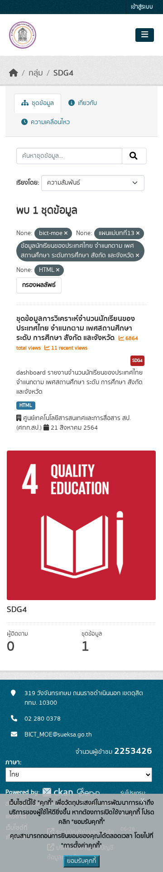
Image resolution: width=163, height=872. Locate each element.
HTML (25, 405)
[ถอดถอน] (65, 233)
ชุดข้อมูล (42, 103)
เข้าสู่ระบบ (142, 7)
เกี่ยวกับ (86, 103)
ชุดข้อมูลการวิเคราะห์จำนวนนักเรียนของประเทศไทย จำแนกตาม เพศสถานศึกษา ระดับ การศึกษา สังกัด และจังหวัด (75, 328)
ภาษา (12, 762)
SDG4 (63, 73)
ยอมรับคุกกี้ (81, 861)
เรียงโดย (27, 182)
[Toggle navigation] (144, 35)
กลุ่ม (36, 73)
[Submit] (134, 156)
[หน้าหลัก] (13, 73)
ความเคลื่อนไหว (49, 122)
